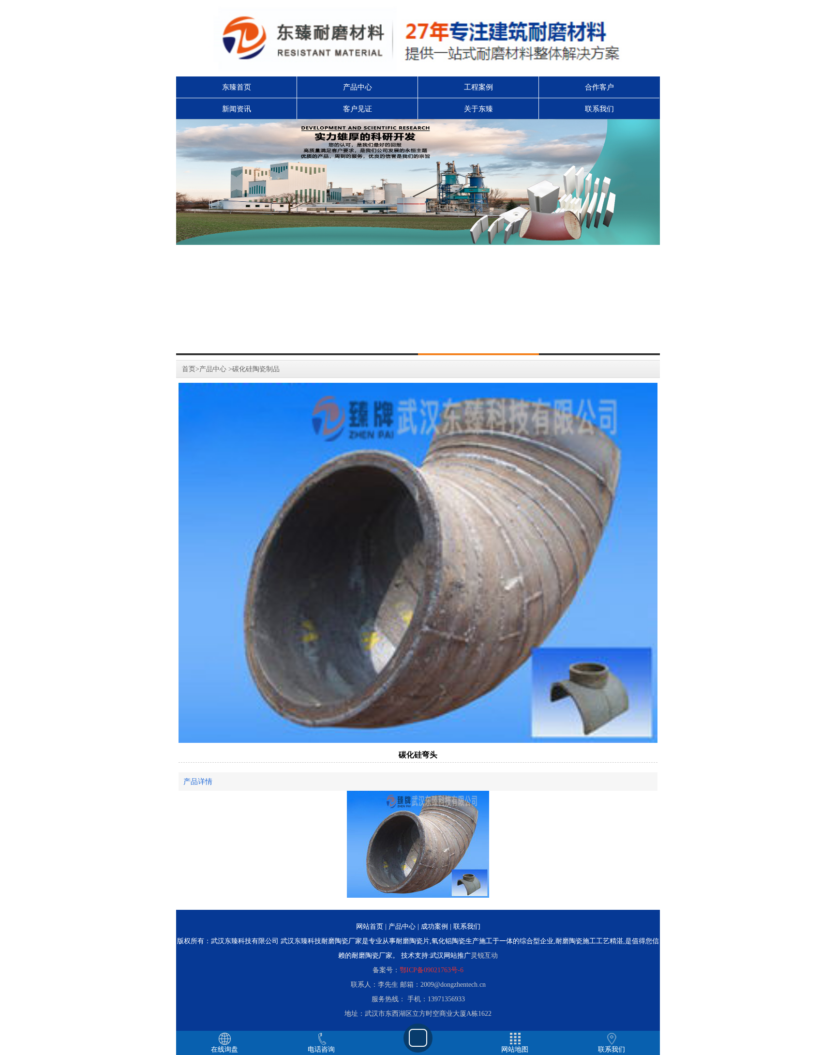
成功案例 (434, 926)
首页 (188, 369)
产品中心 (357, 87)
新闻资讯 (236, 109)
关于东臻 (478, 109)
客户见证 (357, 109)
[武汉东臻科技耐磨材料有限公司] (418, 181)
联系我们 (599, 109)
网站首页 (369, 926)
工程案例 (478, 87)
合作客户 (599, 87)
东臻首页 (236, 87)
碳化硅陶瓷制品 (256, 369)
